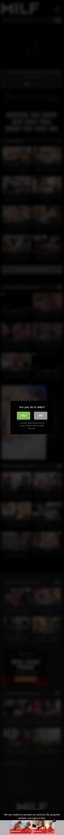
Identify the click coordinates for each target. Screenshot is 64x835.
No (40, 415)
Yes (23, 415)
